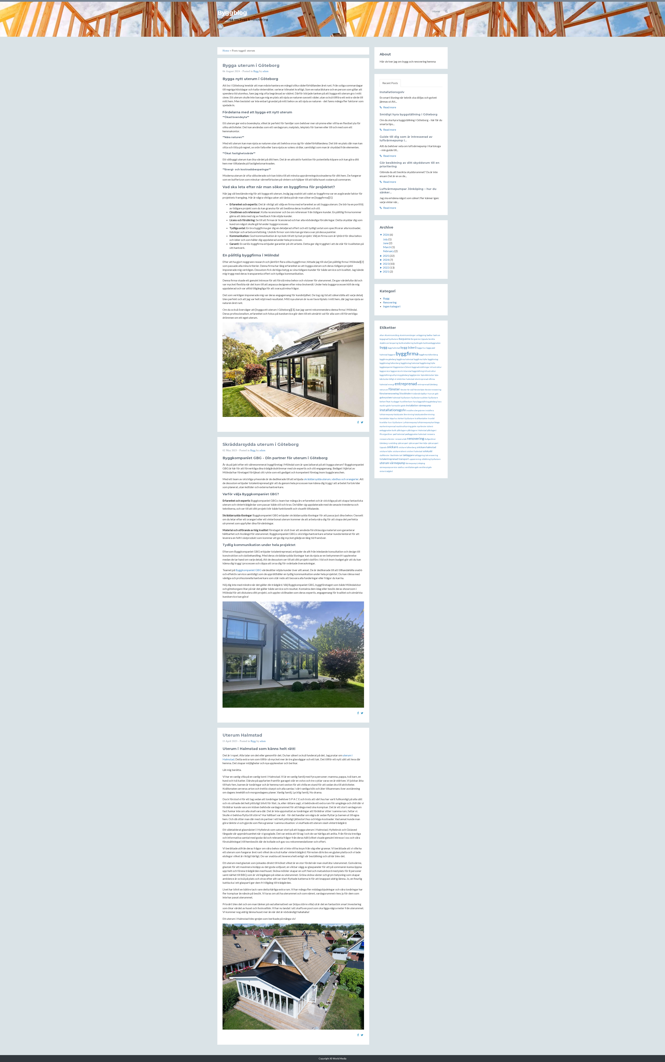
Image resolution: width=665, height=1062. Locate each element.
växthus (401, 467)
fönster (394, 389)
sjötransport (403, 443)
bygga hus (421, 348)
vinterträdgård (386, 471)
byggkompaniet (386, 367)
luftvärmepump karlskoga (428, 422)
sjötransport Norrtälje (418, 443)
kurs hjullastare (395, 422)
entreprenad (406, 383)
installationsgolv (393, 410)
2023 (386, 263)
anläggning (421, 335)
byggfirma (407, 353)
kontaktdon (384, 418)
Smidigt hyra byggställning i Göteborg (408, 114)
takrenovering (431, 455)
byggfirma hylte (420, 359)
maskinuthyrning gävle (406, 426)
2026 (386, 234)
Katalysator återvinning (404, 414)
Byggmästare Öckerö (402, 367)
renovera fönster (387, 439)
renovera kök (400, 439)
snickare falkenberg (407, 447)
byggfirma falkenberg (428, 354)
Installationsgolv (392, 92)
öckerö (430, 426)
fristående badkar (419, 393)
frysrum (431, 393)
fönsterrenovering (433, 389)
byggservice (385, 371)
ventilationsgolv (412, 467)
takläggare (408, 455)
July (385, 239)
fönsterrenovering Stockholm (395, 393)
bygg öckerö (409, 347)
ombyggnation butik (388, 430)
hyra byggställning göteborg (425, 401)
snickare (392, 447)
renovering (415, 438)
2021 (386, 271)
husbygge (395, 401)
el (395, 379)
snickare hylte (386, 451)
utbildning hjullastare (431, 459)
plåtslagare (402, 430)
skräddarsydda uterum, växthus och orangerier (331, 479)
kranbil (431, 418)
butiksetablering (406, 343)
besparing (393, 343)
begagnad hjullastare (389, 339)
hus (388, 401)
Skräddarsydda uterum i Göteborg (261, 444)
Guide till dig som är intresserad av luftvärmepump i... (406, 138)
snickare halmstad (426, 447)
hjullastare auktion (419, 397)
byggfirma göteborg (388, 359)
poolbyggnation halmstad (415, 434)
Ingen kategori (391, 306)
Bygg (256, 71)
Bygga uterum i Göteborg (251, 65)
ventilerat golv (425, 467)
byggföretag (433, 359)
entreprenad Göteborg (427, 384)
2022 (386, 267)
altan (382, 335)
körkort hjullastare (406, 418)
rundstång (392, 443)
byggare (391, 354)
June (385, 243)
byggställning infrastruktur (424, 371)
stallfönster (385, 455)
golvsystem (386, 397)
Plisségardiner (386, 434)
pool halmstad (399, 434)
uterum (384, 463)
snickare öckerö (399, 451)
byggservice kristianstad (401, 371)
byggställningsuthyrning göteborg (394, 375)
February (388, 251)
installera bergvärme (415, 410)
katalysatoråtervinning (425, 414)
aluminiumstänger (408, 335)
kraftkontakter (421, 418)
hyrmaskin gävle (398, 405)
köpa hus (393, 418)
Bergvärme (404, 338)
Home (436, 11)
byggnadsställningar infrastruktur (427, 367)
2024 (386, 259)
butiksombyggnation (432, 343)
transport (403, 458)
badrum (436, 335)
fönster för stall (407, 389)
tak (400, 455)
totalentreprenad (389, 458)
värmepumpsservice (388, 467)
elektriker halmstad (405, 379)
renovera (431, 434)
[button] (446, 11)
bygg (383, 347)
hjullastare (406, 397)
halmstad (396, 397)
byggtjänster (414, 375)
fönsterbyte (419, 389)
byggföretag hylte (427, 363)
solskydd (427, 451)
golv (436, 393)
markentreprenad (388, 426)
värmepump (397, 463)
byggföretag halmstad (410, 363)
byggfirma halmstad (405, 359)
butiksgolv (418, 343)
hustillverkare (406, 401)
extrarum (384, 389)
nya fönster (422, 426)
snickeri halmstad (414, 451)
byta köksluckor (427, 375)
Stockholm (394, 455)
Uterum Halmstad (242, 735)
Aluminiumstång (392, 335)
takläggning (419, 455)
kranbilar (384, 422)
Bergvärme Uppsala (419, 339)
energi (391, 384)
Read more (389, 107)
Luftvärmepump (410, 422)
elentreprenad (421, 379)
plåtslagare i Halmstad (417, 430)
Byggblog (232, 12)
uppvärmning (415, 459)
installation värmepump (418, 405)
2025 (386, 255)
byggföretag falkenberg (390, 363)
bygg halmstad (394, 348)
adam (266, 71)
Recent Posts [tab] (390, 83)
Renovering (390, 302)
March (387, 247)
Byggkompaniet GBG (248, 570)
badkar (430, 335)
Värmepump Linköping (415, 463)
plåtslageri (431, 430)
